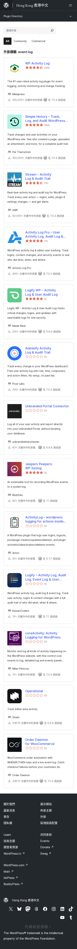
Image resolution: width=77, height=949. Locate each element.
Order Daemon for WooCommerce (40, 742)
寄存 (6, 816)
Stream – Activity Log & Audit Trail (38, 176)
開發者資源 (11, 847)
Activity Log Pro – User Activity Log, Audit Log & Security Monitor (44, 234)
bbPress (11, 878)
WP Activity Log (37, 63)
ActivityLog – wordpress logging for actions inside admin (44, 519)
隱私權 (8, 823)
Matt (9, 871)
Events (44, 841)
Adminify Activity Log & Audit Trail (38, 350)
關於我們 (9, 804)
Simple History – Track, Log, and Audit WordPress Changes (45, 119)
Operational (34, 691)
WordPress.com (16, 865)
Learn (7, 834)
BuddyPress (13, 884)
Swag (45, 853)
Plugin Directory (13, 16)
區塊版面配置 (48, 823)
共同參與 (46, 834)
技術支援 (9, 841)
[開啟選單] (71, 5)
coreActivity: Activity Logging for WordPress (43, 635)
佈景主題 (46, 810)
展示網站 (46, 804)
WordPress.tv (14, 853)
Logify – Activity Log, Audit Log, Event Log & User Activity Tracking (45, 577)
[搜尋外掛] (52, 30)
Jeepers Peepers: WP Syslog (39, 466)
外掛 (43, 816)
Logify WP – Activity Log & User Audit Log (41, 292)
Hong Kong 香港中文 (25, 900)
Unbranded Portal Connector (47, 406)
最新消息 (9, 810)
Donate (47, 847)
